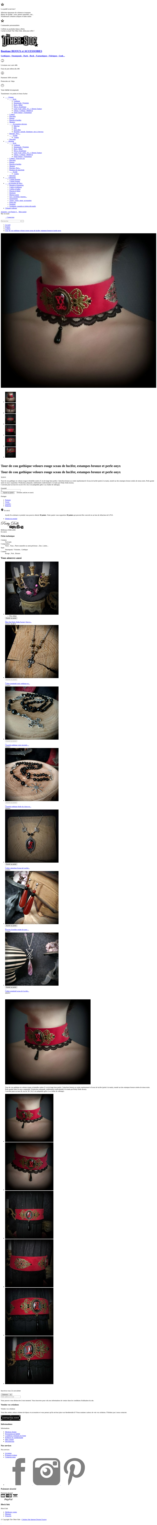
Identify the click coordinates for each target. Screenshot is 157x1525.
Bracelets (12, 116)
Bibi (15, 128)
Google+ (8, 504)
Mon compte (9, 1439)
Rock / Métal (18, 105)
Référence (4, 530)
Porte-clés (12, 202)
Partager (8, 500)
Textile (13, 135)
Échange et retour (11, 1455)
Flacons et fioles (14, 191)
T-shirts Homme (14, 179)
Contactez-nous (10, 1457)
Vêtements (10, 177)
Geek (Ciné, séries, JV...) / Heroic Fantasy (28, 109)
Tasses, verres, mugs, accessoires (20, 200)
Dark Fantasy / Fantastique (23, 112)
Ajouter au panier (8, 492)
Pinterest (8, 506)
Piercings (12, 139)
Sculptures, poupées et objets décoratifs (22, 206)
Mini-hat (16, 126)
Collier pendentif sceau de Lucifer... (17, 991)
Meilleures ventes (11, 1512)
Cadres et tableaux (15, 187)
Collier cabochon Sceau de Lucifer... (17, 868)
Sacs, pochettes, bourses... (18, 197)
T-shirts (16, 137)
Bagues (11, 118)
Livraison (8, 1453)
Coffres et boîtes (14, 189)
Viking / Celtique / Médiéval (23, 111)
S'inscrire (8, 1516)
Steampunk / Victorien (21, 103)
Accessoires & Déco (13, 183)
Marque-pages (14, 195)
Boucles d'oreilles (15, 120)
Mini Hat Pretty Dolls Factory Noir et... (18, 622)
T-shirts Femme (14, 181)
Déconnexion (9, 1441)
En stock (4, 532)
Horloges (12, 193)
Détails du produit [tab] (11, 519)
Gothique (17, 101)
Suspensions (13, 199)
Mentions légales (10, 1432)
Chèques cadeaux (11, 208)
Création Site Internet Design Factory (34, 1519)
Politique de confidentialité (14, 1438)
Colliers (12, 114)
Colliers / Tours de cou (17, 158)
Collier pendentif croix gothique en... (17, 683)
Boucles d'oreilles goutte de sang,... (17, 930)
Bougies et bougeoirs (16, 185)
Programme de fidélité (12, 1434)
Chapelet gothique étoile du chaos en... (18, 806)
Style (12, 99)
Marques (8, 1514)
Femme (9, 97)
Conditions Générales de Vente (15, 1436)
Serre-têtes (17, 130)
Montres (12, 122)
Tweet (7, 502)
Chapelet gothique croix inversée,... (17, 745)
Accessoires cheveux (18, 124)
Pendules (12, 204)
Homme (9, 141)
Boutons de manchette (16, 170)
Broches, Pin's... (14, 133)
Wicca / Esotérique (20, 107)
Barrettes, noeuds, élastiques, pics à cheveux (28, 132)
